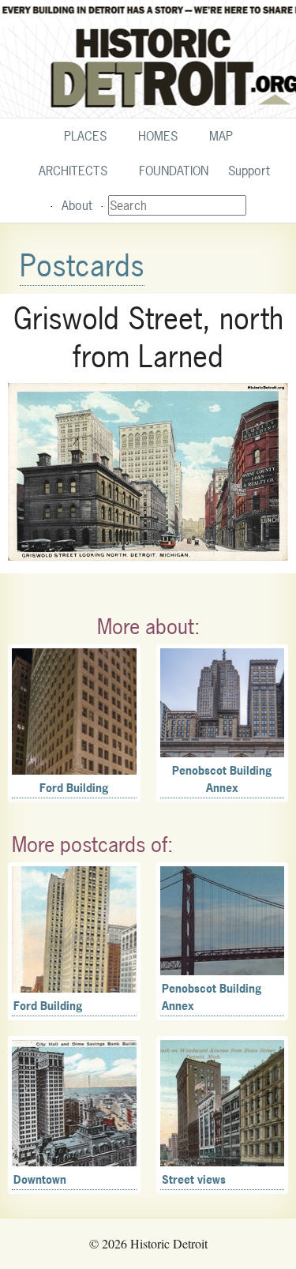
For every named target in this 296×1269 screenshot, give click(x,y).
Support (249, 170)
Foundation (173, 170)
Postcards (82, 265)
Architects (73, 170)
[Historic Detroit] (148, 59)
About (77, 205)
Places (85, 136)
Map (221, 136)
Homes (158, 136)
